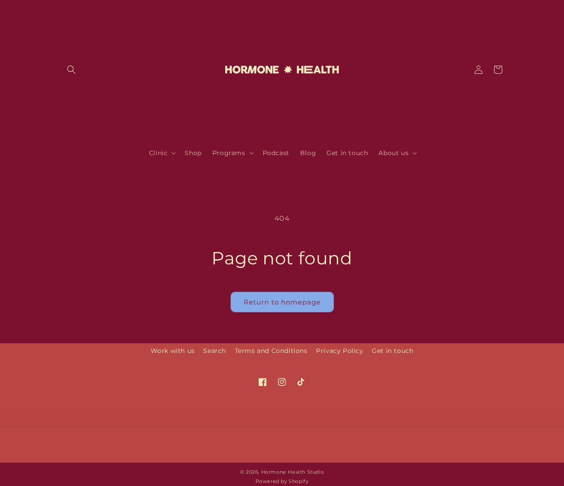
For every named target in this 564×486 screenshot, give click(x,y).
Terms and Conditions (271, 351)
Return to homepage (282, 302)
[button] (71, 69)
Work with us (173, 351)
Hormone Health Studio (292, 472)
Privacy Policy (339, 351)
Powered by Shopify (282, 481)
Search (214, 351)
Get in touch (392, 351)
